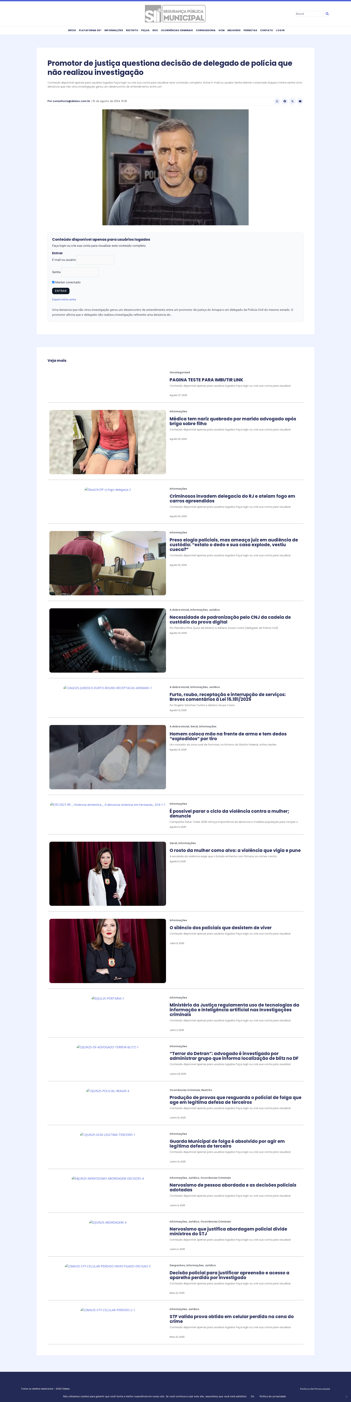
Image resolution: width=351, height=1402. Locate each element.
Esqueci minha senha (64, 299)
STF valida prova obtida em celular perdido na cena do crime (232, 1319)
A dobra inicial (179, 610)
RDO (155, 30)
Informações (113, 30)
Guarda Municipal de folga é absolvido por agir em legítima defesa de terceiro (227, 1143)
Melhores (234, 30)
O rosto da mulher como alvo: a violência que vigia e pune (235, 850)
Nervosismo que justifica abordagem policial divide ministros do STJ (228, 1231)
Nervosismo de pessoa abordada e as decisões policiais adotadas (233, 1187)
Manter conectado (67, 282)
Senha (56, 272)
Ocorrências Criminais (177, 30)
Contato (266, 30)
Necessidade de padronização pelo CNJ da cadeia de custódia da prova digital (230, 619)
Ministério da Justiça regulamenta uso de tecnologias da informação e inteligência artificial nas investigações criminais (234, 1010)
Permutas (250, 30)
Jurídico (214, 610)
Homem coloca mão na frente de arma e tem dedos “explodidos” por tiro (228, 736)
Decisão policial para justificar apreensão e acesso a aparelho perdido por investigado (229, 1275)
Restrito (132, 30)
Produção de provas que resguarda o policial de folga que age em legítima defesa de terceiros (235, 1099)
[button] (277, 101)
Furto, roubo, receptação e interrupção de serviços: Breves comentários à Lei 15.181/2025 (228, 696)
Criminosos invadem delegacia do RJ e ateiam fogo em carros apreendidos (232, 498)
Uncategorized (180, 372)
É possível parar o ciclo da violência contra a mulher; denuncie (229, 813)
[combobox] (310, 13)
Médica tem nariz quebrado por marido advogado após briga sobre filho (233, 421)
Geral (194, 726)
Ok (252, 1396)
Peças (145, 30)
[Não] (346, 1396)
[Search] (327, 13)
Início (72, 30)
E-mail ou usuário (64, 260)
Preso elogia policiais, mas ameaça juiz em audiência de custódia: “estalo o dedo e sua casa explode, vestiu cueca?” (234, 544)
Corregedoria (206, 30)
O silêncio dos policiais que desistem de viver (221, 928)
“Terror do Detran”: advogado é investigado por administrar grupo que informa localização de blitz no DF (234, 1055)
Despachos (177, 1265)
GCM (221, 30)
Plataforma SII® (90, 30)
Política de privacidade (273, 1396)
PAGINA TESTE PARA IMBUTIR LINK (206, 380)
